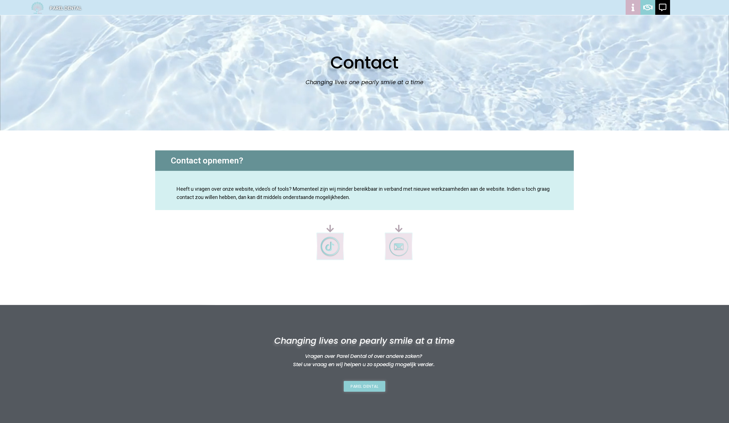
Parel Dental (65, 8)
